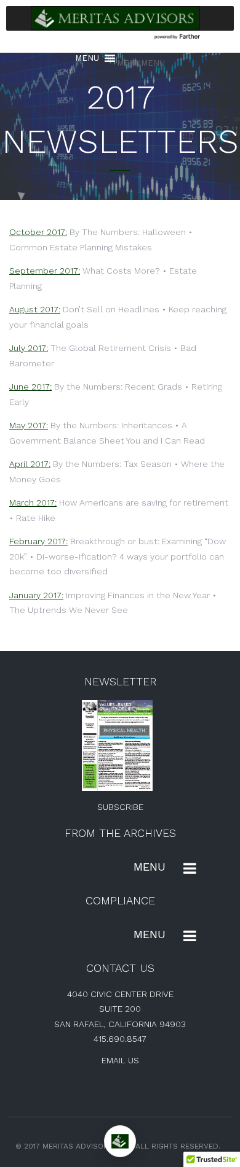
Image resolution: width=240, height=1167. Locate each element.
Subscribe (120, 807)
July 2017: (28, 348)
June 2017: (30, 386)
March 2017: (33, 502)
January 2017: (36, 595)
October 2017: (38, 232)
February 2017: (38, 541)
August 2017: (34, 309)
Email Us (120, 1060)
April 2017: (29, 464)
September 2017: (44, 270)
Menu (150, 866)
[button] (141, 62)
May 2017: (28, 425)
